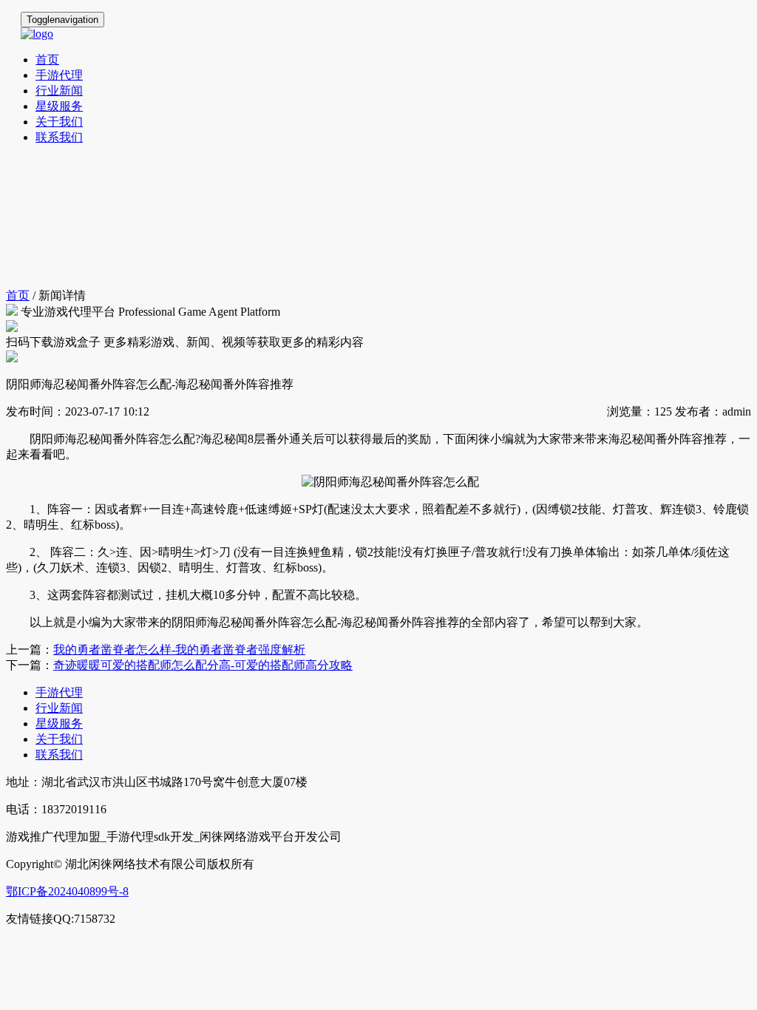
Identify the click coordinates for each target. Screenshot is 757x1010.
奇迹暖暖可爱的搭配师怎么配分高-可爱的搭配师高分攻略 (203, 665)
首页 (47, 59)
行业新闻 (59, 90)
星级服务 (59, 106)
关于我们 (59, 121)
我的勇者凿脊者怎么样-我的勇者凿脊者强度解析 (179, 649)
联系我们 (59, 137)
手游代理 (59, 75)
